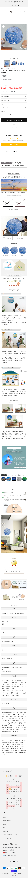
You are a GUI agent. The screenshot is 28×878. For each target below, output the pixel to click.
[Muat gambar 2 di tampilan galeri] (14, 63)
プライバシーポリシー (8, 838)
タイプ (2, 104)
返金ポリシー (6, 824)
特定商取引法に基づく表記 (10, 834)
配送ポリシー (6, 827)
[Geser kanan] (17, 58)
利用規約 (5, 831)
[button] (3, 11)
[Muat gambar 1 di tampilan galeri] (7, 63)
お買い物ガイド (14, 128)
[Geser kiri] (10, 58)
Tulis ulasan (14, 144)
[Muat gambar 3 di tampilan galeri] (21, 63)
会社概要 (5, 817)
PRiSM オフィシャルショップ (12, 873)
